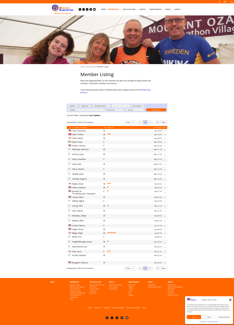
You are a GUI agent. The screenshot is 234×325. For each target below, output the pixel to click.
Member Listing (74, 285)
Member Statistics (75, 291)
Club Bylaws (171, 289)
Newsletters (151, 285)
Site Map (107, 308)
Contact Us (171, 293)
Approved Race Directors (97, 285)
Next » (164, 122)
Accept (194, 317)
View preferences (224, 317)
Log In (72, 299)
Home (82, 67)
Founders (170, 291)
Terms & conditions (133, 308)
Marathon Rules (94, 289)
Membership (113, 9)
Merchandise (155, 9)
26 (157, 122)
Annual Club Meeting (115, 285)
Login (231, 1)
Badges (131, 295)
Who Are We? (172, 285)
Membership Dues (75, 295)
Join (227, 1)
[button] (230, 300)
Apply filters (157, 110)
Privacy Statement (213, 321)
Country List (93, 287)
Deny (209, 317)
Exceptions (92, 291)
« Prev (128, 122)
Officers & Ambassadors (175, 287)
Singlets (131, 287)
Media (168, 9)
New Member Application (77, 293)
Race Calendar (113, 287)
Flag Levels (92, 293)
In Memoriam (74, 297)
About (177, 9)
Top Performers (75, 289)
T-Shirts (131, 289)
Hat (130, 293)
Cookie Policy (203, 321)
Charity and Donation (154, 287)
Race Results (113, 289)
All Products (132, 285)
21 (140, 122)
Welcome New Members (77, 287)
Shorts (131, 291)
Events (142, 9)
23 (150, 122)
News (103, 9)
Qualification (129, 9)
